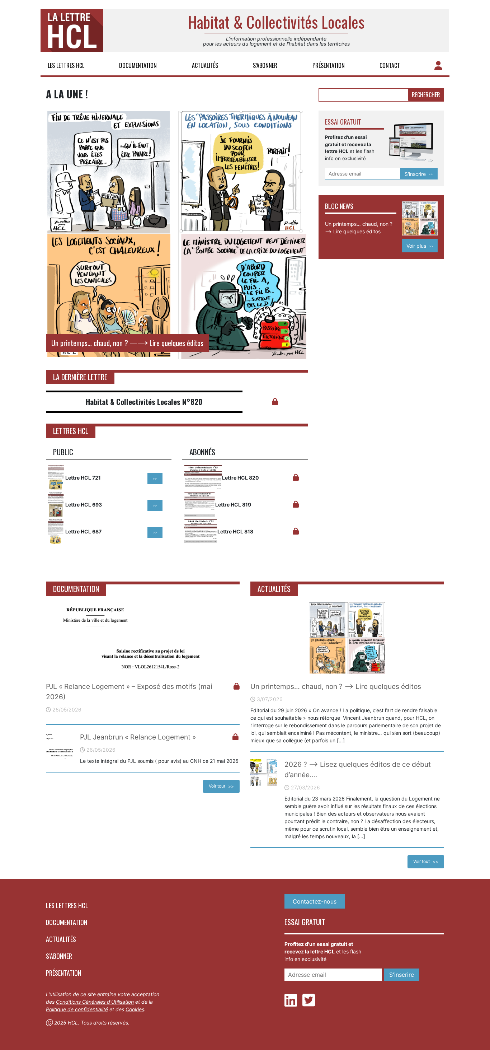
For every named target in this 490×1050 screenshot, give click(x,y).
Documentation (138, 65)
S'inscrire (415, 174)
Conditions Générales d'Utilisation (95, 1002)
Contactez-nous (314, 901)
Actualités (205, 65)
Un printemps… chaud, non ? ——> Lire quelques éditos (335, 686)
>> (155, 478)
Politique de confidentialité (77, 1009)
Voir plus (416, 246)
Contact (390, 65)
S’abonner (265, 65)
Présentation (328, 65)
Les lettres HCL (66, 65)
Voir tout (217, 786)
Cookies (135, 1009)
